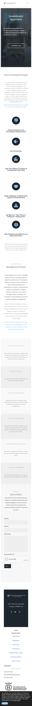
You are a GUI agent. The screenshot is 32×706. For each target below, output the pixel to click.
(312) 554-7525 (8, 672)
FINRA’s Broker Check (16, 653)
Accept (4, 703)
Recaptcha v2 (9, 554)
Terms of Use (16, 661)
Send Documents (16, 657)
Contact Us (16, 45)
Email (6, 526)
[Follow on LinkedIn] (15, 612)
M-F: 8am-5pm (8, 677)
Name (6, 519)
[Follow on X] (19, 612)
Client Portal (16, 636)
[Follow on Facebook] (11, 612)
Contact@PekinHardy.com (12, 675)
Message (7, 534)
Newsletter (16, 640)
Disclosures (16, 649)
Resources (16, 644)
